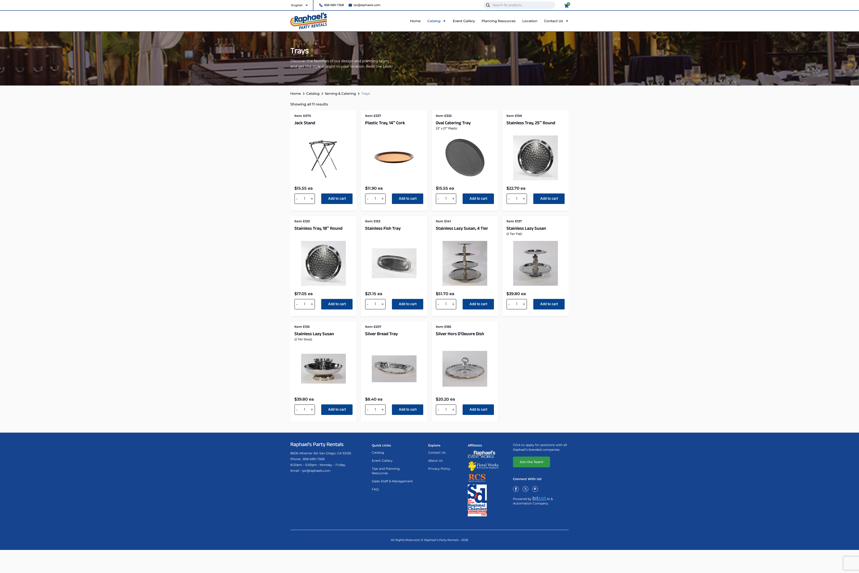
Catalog (433, 21)
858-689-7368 (314, 459)
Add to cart (337, 198)
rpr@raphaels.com (316, 471)
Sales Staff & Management (392, 481)
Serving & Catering (340, 94)
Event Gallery (464, 21)
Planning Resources (499, 21)
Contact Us (553, 21)
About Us (435, 461)
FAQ (375, 489)
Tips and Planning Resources (386, 471)
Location (529, 21)
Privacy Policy (439, 469)
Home (415, 21)
